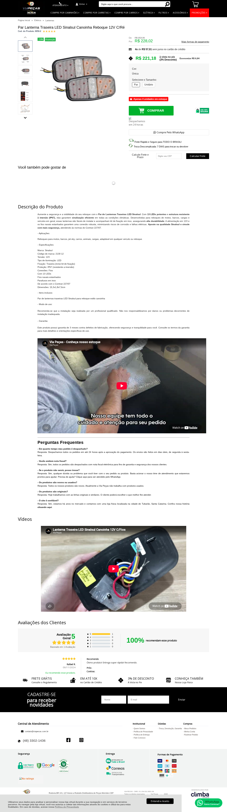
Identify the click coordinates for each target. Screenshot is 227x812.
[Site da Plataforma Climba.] (200, 793)
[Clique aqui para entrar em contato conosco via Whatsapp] (208, 802)
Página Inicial (24, 20)
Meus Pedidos (190, 728)
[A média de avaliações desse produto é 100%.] (49, 31)
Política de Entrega (142, 735)
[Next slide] (25, 117)
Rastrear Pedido (191, 735)
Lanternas (49, 20)
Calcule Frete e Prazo (140, 156)
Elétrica (38, 20)
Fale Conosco (139, 738)
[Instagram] (81, 740)
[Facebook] (68, 740)
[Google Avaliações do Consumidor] (30, 779)
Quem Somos (139, 728)
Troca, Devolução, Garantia (170, 728)
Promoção (50, 39)
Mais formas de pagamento (195, 42)
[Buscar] (167, 4)
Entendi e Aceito (160, 801)
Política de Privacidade (67, 807)
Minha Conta (189, 732)
